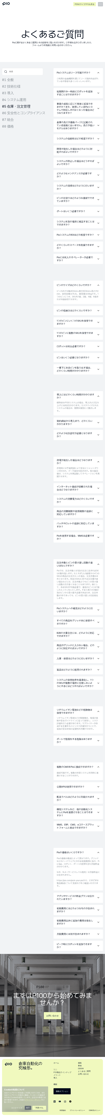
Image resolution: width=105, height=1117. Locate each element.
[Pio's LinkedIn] (55, 1101)
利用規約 (63, 1110)
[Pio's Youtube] (60, 1101)
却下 (28, 1108)
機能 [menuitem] (55, 1084)
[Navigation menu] (100, 4)
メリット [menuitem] (57, 1075)
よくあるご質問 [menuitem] (84, 1071)
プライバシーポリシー (77, 1110)
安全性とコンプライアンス (23, 113)
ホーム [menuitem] (56, 1063)
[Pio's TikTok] (70, 1101)
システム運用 (14, 100)
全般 (8, 80)
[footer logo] (8, 1064)
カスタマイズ (16, 1108)
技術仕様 (11, 86)
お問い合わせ (52, 1016)
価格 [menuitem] (80, 1063)
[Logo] (6, 4)
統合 (8, 120)
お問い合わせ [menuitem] (83, 1074)
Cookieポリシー (94, 1110)
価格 (8, 126)
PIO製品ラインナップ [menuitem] (62, 1072)
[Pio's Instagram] (65, 1101)
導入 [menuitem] (55, 1078)
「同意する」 (39, 1108)
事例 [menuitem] (80, 1066)
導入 (8, 93)
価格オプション (62, 1091)
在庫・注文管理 (16, 106)
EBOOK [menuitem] (81, 1068)
